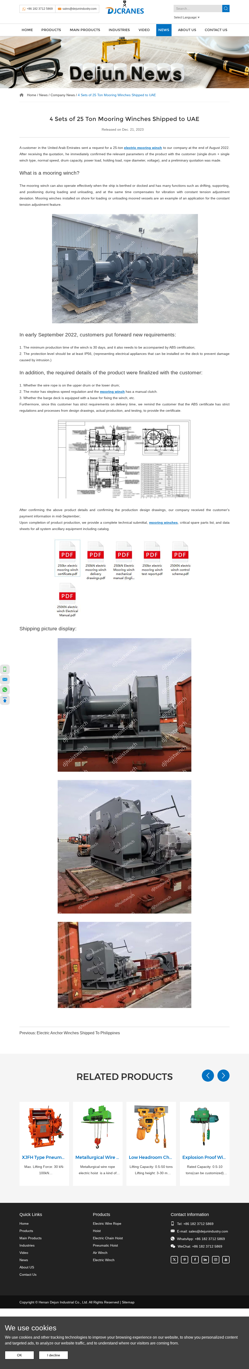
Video (144, 30)
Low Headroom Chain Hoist (151, 1157)
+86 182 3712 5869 (40, 8)
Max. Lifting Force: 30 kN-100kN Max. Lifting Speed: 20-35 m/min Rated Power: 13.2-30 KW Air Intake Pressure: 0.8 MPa (44, 1170)
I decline (53, 1355)
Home (27, 30)
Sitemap (128, 1302)
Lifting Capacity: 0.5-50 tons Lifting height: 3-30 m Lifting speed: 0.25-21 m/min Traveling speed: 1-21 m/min (151, 1170)
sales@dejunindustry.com (79, 8)
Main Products (85, 30)
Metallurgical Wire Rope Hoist (97, 1157)
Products (51, 30)
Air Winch (100, 1253)
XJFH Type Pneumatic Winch (44, 1157)
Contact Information (190, 1214)
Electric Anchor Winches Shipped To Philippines (78, 1033)
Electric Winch (104, 1260)
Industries (119, 30)
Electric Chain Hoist (108, 1238)
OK (19, 1355)
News (163, 30)
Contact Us (216, 30)
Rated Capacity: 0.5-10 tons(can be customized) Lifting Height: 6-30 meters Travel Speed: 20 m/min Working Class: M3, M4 (204, 1170)
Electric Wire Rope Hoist (107, 1227)
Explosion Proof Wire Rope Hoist (204, 1157)
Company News (63, 95)
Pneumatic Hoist (105, 1245)
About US (187, 30)
